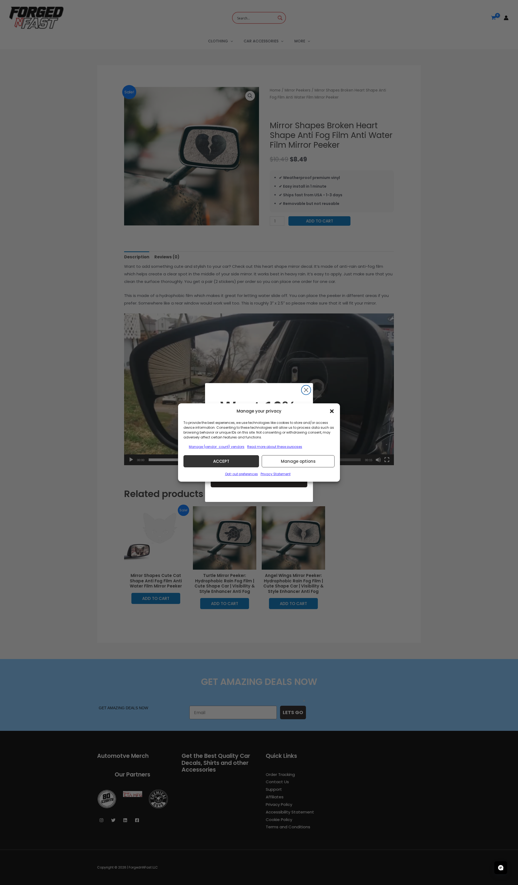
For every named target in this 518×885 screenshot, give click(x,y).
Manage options (298, 461)
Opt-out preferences (241, 474)
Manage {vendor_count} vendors (216, 446)
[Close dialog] (306, 390)
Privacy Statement (276, 474)
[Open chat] (500, 867)
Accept (221, 461)
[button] (332, 411)
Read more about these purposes (274, 446)
